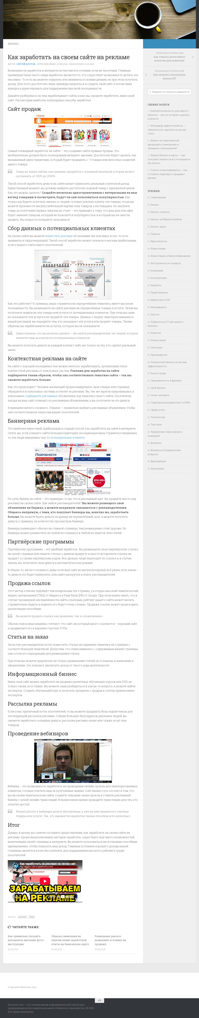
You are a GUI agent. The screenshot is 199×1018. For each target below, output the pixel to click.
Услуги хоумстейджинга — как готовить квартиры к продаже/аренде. (167, 173)
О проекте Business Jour (22, 987)
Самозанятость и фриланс (166, 380)
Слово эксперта (159, 395)
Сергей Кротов (25, 64)
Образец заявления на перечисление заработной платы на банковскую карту (70, 940)
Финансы (155, 442)
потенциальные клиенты (67, 437)
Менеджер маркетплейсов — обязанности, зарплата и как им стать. (167, 129)
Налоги (154, 314)
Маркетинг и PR (160, 299)
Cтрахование (158, 197)
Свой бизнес (157, 387)
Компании (156, 270)
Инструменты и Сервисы (165, 263)
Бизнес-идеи (158, 226)
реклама (22, 917)
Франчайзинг (158, 461)
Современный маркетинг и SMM (170, 402)
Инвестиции (158, 248)
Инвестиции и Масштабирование (170, 255)
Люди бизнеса (159, 292)
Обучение (156, 347)
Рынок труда (158, 373)
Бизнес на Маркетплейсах (166, 219)
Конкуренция (158, 277)
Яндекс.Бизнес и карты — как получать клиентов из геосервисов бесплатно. (169, 159)
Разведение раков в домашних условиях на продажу (110, 940)
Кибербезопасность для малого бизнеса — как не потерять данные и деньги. (169, 114)
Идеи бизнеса (158, 241)
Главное (155, 233)
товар (31, 917)
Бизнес (13, 43)
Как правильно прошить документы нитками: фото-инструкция (26, 940)
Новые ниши (158, 340)
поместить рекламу (59, 236)
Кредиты (155, 285)
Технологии (157, 417)
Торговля (156, 424)
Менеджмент (158, 307)
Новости (155, 332)
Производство (158, 354)
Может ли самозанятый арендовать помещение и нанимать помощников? (163, 144)
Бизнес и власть (160, 211)
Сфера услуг (157, 409)
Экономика (157, 468)
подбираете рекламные (41, 396)
